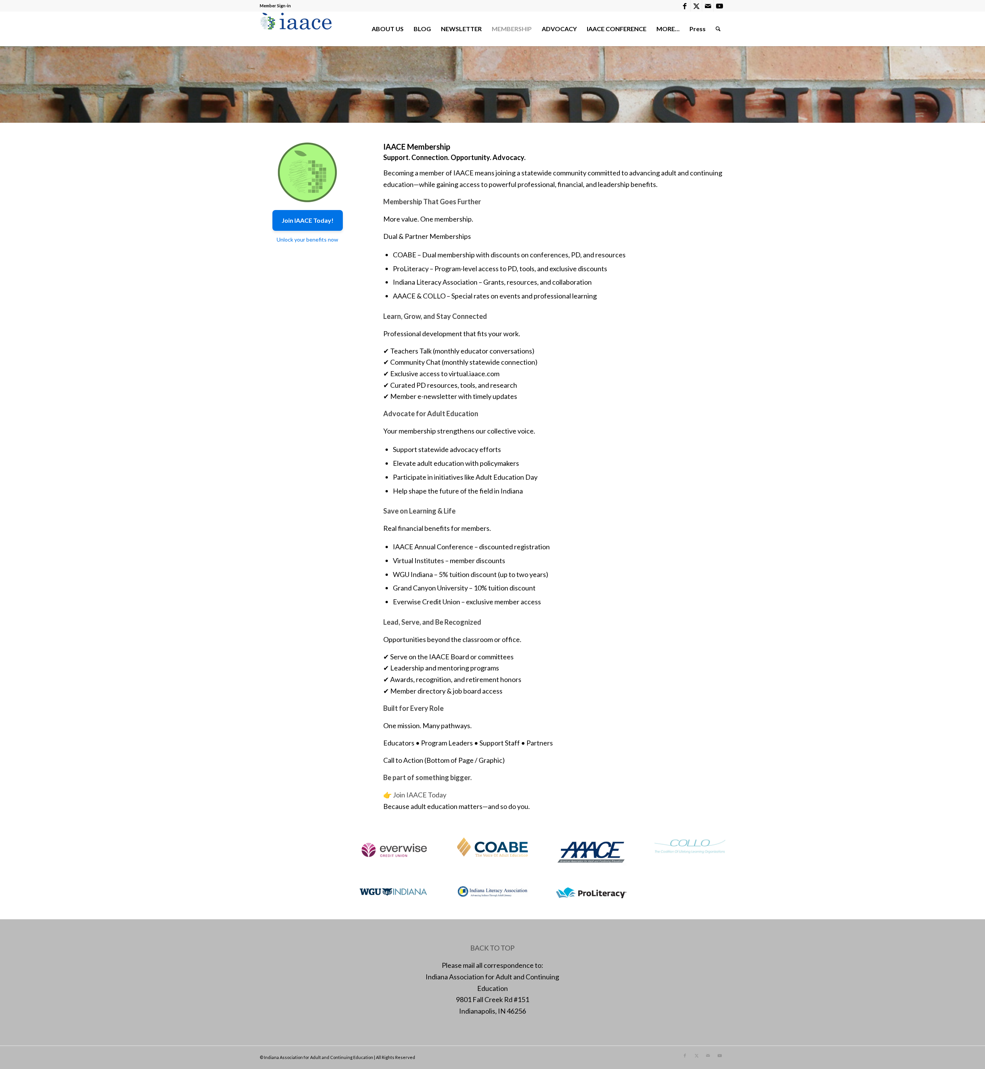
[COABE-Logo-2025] (492, 847)
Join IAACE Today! (308, 220)
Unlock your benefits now (307, 239)
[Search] (718, 29)
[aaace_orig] (591, 852)
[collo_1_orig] (689, 845)
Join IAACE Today (419, 794)
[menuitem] (388, 29)
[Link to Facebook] (684, 6)
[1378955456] (298, 29)
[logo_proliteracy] (591, 892)
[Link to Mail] (707, 6)
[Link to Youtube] (719, 6)
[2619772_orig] (394, 892)
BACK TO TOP (492, 948)
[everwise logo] (394, 849)
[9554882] (307, 172)
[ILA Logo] (492, 893)
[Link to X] (696, 6)
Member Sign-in (275, 5)
